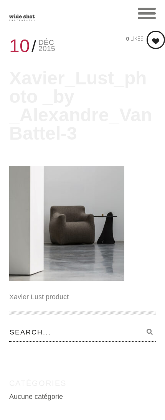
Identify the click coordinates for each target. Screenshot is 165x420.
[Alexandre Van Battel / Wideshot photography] (22, 13)
